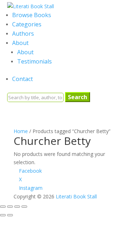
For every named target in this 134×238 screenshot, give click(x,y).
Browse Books (31, 15)
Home (21, 131)
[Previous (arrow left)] (3, 215)
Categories (26, 24)
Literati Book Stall (76, 196)
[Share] (17, 207)
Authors (23, 33)
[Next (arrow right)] (10, 215)
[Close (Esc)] (24, 207)
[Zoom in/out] (3, 207)
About (20, 43)
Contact (22, 79)
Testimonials (34, 61)
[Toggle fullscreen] (10, 207)
